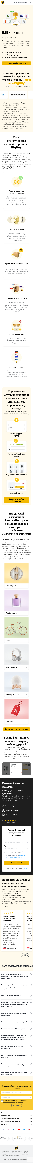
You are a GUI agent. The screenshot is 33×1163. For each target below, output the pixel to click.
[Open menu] (30, 2)
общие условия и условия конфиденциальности (17, 856)
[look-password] (27, 848)
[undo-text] (27, 842)
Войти (25, 868)
